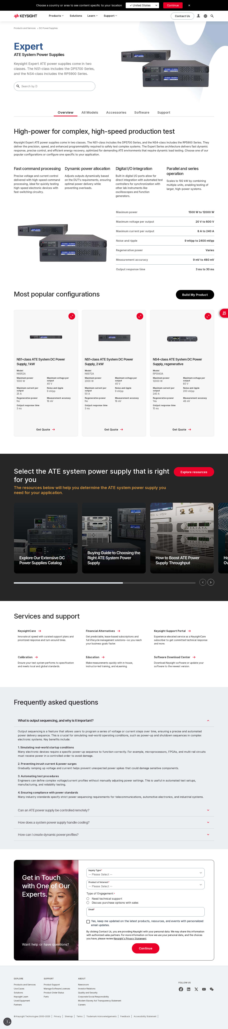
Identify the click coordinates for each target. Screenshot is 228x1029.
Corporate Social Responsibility (93, 996)
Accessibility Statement (145, 1016)
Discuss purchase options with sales (115, 902)
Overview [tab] (65, 112)
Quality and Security (87, 992)
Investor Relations (86, 988)
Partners (18, 1004)
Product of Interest (98, 882)
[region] (114, 527)
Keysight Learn (21, 996)
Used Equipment (22, 1000)
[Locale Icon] (205, 16)
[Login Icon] (199, 16)
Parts (46, 996)
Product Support (52, 984)
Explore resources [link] (194, 472)
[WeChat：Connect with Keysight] (211, 989)
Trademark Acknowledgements (101, 1016)
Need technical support (107, 898)
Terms (79, 1016)
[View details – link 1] (27, 16)
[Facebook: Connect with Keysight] (180, 989)
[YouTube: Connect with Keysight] (203, 989)
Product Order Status (54, 992)
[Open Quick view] (71, 316)
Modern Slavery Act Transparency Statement (99, 1000)
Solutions (76, 15)
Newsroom (83, 984)
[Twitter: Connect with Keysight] (196, 989)
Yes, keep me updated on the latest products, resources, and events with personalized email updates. (147, 923)
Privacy (57, 1016)
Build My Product (195, 294)
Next (210, 582)
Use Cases (19, 988)
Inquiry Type (95, 870)
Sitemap (69, 1016)
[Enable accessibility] (7, 1022)
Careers (82, 1004)
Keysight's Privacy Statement (130, 938)
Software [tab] (141, 112)
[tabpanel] (114, 541)
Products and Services (25, 984)
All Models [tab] (89, 112)
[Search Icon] (212, 16)
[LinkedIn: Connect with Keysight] (188, 989)
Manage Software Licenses (57, 988)
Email (91, 909)
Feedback (125, 1016)
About (82, 978)
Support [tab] (163, 112)
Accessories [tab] (116, 112)
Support (49, 978)
